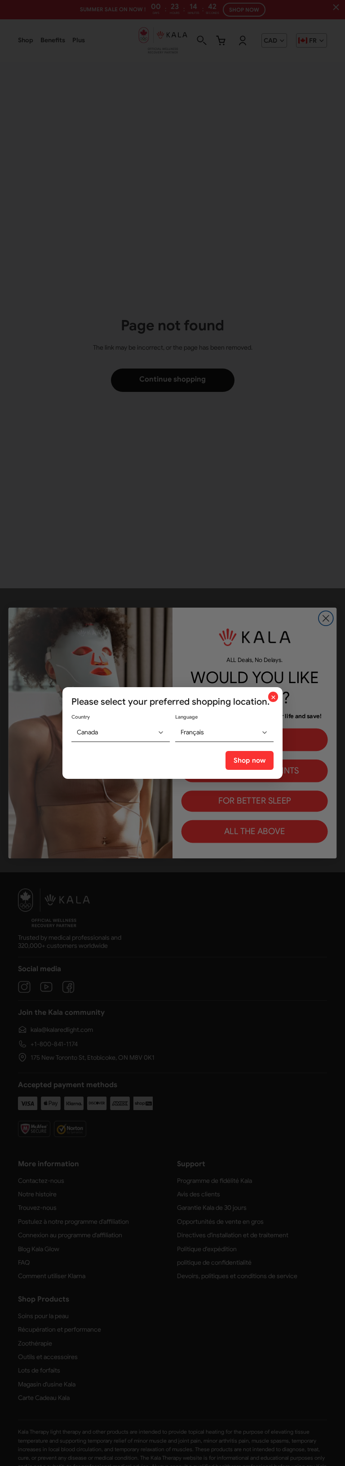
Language (186, 717)
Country (80, 717)
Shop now (249, 760)
